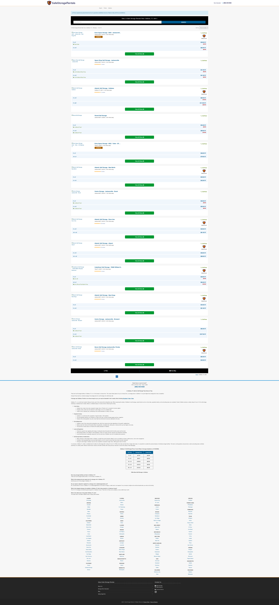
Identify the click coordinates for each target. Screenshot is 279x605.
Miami (122, 502)
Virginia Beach (190, 558)
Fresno (88, 531)
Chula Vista (88, 527)
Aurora (88, 565)
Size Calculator (217, 3)
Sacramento (88, 545)
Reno (157, 522)
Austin (190, 520)
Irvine (89, 534)
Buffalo (157, 538)
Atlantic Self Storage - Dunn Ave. (105, 219)
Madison (190, 572)
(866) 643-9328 (227, 3)
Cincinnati (157, 560)
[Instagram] (156, 591)
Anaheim (89, 522)
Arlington (190, 518)
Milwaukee (190, 574)
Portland (190, 500)
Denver (88, 569)
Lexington (122, 542)
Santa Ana (88, 547)
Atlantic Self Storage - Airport (104, 243)
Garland (190, 531)
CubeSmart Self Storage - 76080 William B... (108, 267)
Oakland (88, 540)
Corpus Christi (190, 522)
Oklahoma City (157, 572)
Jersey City (157, 527)
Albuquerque (157, 534)
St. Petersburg (122, 507)
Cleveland (157, 563)
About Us (100, 586)
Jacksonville (121, 500)
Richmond (190, 556)
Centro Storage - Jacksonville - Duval (106, 191)
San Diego (89, 554)
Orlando (121, 504)
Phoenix (88, 513)
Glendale (89, 509)
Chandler (89, 504)
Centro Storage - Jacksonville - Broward (107, 319)
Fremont (88, 529)
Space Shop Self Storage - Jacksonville (107, 60)
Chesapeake (190, 551)
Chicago (122, 527)
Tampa (121, 509)
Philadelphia (190, 504)
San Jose (89, 558)
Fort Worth (190, 529)
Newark (157, 529)
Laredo (190, 538)
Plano (190, 542)
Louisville (122, 545)
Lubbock (190, 540)
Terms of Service (154, 602)
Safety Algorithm (102, 594)
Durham (157, 549)
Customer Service (160, 589)
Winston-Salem (157, 556)
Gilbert (88, 507)
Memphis (190, 511)
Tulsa (157, 574)
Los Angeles (88, 538)
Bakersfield (88, 525)
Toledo (157, 567)
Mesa (89, 511)
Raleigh (157, 554)
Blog (99, 591)
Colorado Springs (88, 567)
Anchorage (88, 500)
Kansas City (157, 500)
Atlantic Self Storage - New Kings (105, 295)
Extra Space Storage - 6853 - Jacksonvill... (108, 33)
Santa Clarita (88, 549)
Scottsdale (88, 516)
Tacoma (190, 567)
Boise (122, 522)
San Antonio (190, 545)
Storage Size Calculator (103, 589)
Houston (190, 534)
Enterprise (157, 513)
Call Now (204, 33)
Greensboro (157, 551)
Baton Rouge (122, 549)
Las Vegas (157, 518)
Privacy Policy (146, 602)
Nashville (190, 513)
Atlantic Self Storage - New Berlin (105, 167)
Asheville (157, 545)
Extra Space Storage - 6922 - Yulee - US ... (107, 143)
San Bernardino (88, 551)
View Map (173, 371)
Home (197, 374)
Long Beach (88, 536)
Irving (190, 536)
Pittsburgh (190, 507)
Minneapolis (121, 569)
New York (157, 540)
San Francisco (89, 556)
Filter (106, 371)
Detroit (121, 565)
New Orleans (122, 551)
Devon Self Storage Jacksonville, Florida (107, 347)
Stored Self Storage (101, 115)
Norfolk (190, 554)
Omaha (157, 509)
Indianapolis (121, 534)
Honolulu (122, 518)
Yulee (129, 398)
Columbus (157, 565)
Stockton (89, 560)
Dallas (190, 525)
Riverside (89, 542)
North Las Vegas (157, 520)
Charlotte (157, 547)
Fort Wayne (121, 531)
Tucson (88, 518)
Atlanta (121, 513)
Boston (121, 560)
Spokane (190, 565)
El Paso (190, 527)
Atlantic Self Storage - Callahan (104, 88)
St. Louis (157, 502)
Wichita (121, 538)
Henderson (157, 516)
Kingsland (125, 398)
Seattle (190, 563)
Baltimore (122, 556)
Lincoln (157, 507)
